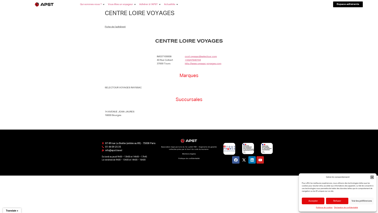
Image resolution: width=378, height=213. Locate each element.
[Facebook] (235, 160)
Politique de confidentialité (189, 158)
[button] (372, 177)
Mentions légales (189, 154)
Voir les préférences (362, 201)
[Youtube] (260, 160)
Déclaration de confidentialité (346, 208)
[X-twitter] (244, 160)
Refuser (337, 201)
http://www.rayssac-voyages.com (203, 64)
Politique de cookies (324, 208)
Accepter (313, 201)
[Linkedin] (252, 160)
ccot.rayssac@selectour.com (201, 56)
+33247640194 (193, 60)
